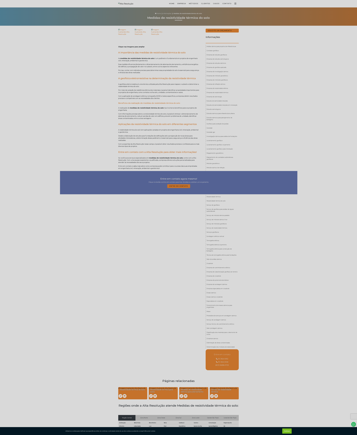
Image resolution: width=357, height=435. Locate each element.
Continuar (287, 431)
